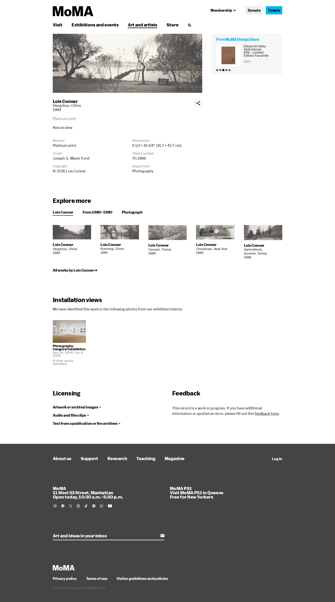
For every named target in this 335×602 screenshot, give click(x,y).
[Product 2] (220, 70)
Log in (277, 458)
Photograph (132, 212)
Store (172, 24)
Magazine (175, 458)
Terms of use (96, 578)
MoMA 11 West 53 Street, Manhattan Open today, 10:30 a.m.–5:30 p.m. (88, 492)
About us (62, 458)
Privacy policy (65, 578)
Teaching (145, 458)
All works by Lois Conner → (75, 270)
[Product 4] (226, 70)
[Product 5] (230, 70)
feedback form (267, 413)
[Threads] (78, 506)
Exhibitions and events (95, 25)
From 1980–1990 (97, 212)
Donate (254, 10)
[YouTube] (110, 506)
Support (89, 458)
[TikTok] (86, 506)
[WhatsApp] (101, 506)
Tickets (274, 10)
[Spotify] (94, 506)
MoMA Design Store (242, 39)
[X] (70, 506)
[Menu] (189, 25)
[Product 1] (217, 70)
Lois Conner (65, 101)
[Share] (198, 103)
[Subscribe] (162, 535)
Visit (57, 25)
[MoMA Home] (73, 11)
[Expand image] (127, 63)
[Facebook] (62, 506)
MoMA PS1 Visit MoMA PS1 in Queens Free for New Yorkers (196, 492)
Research (117, 458)
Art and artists (142, 25)
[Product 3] (223, 70)
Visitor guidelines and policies (142, 578)
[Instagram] (55, 506)
